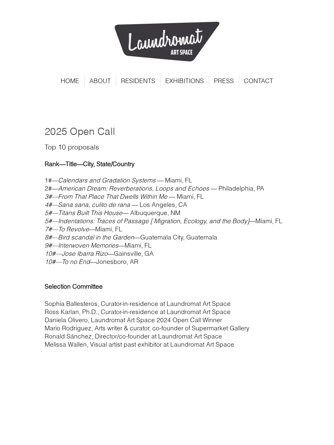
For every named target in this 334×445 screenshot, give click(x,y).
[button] (138, 80)
